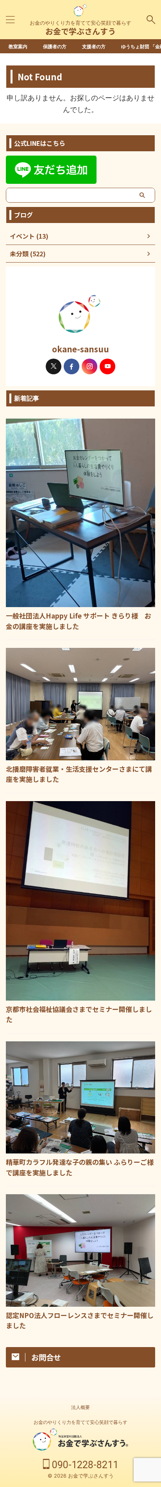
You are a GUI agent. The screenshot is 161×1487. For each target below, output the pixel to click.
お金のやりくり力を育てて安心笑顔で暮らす (80, 1422)
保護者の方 (54, 46)
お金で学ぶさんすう (80, 31)
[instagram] (89, 366)
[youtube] (107, 366)
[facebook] (71, 366)
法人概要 (80, 1407)
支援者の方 (94, 46)
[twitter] (53, 366)
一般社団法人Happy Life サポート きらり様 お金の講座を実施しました (78, 621)
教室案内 (18, 46)
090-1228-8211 (84, 1465)
